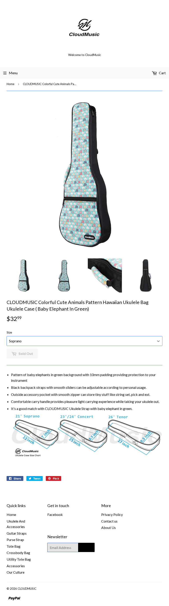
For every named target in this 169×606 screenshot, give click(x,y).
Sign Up (86, 547)
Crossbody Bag (18, 552)
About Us (108, 527)
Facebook (55, 514)
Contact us (109, 521)
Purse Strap (15, 539)
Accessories (16, 566)
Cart (162, 73)
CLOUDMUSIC (27, 588)
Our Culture (15, 572)
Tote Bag (13, 546)
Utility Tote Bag (19, 559)
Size (9, 332)
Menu (13, 73)
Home (10, 84)
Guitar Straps (17, 533)
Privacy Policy (112, 514)
